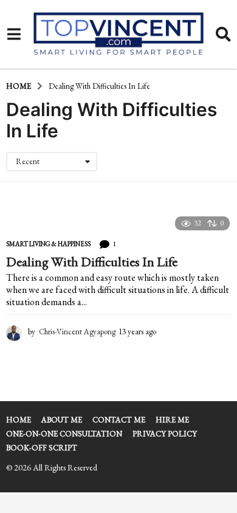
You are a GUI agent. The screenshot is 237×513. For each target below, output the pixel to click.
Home (18, 420)
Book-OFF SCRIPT (41, 447)
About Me (61, 420)
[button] (13, 34)
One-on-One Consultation (64, 434)
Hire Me (172, 420)
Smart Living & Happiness (48, 243)
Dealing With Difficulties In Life (91, 261)
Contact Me (118, 420)
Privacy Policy (164, 434)
